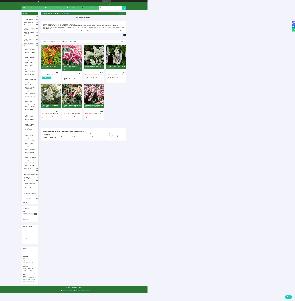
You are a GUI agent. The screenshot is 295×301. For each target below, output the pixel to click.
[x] (125, 35)
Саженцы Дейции (29, 135)
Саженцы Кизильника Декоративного (30, 88)
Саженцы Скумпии (29, 152)
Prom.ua (80, 287)
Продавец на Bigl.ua (73, 289)
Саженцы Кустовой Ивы (30, 79)
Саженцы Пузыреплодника (29, 68)
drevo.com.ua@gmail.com (29, 277)
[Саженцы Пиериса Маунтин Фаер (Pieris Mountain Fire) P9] (72, 94)
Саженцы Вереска (29, 60)
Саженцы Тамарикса (30, 149)
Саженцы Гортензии (30, 54)
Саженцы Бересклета (30, 71)
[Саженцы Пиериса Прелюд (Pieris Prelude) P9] (51, 94)
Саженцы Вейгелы (29, 84)
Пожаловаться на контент (68, 290)
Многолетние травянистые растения (30, 171)
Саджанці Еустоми (29, 62)
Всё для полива (28, 198)
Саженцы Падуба (29, 109)
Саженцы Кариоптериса (31, 104)
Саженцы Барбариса (30, 49)
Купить (46, 77)
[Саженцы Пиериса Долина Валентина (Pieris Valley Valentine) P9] (72, 55)
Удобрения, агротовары (27, 178)
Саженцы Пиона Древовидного (29, 128)
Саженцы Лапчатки (29, 74)
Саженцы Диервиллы (30, 140)
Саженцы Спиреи (29, 65)
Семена (26, 180)
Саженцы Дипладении (30, 157)
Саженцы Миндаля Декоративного (29, 125)
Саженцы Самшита (29, 82)
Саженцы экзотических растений (30, 25)
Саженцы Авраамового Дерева (30, 146)
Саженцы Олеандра (30, 154)
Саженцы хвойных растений (28, 40)
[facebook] (123, 35)
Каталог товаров (27, 17)
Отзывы (25, 202)
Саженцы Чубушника (30, 106)
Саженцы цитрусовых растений (29, 29)
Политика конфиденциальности (82, 290)
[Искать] (120, 8)
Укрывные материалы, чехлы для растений (29, 186)
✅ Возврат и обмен (49, 7)
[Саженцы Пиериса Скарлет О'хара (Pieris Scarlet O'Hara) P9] (116, 55)
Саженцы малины (28, 22)
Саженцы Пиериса (29, 162)
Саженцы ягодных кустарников (28, 36)
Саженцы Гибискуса (30, 96)
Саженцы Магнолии (30, 52)
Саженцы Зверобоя (29, 143)
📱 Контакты (85, 7)
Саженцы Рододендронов (31, 121)
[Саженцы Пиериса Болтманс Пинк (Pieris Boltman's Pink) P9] (94, 94)
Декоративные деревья (30, 193)
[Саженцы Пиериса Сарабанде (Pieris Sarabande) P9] (94, 55)
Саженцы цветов (28, 196)
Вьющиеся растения (29, 174)
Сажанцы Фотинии (29, 165)
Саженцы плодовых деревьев (29, 33)
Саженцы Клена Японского (29, 132)
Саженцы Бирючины (30, 76)
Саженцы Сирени (29, 98)
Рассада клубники (28, 19)
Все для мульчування (29, 183)
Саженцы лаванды (29, 57)
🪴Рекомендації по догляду (72, 7)
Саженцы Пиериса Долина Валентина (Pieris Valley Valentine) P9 (72, 68)
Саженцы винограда (29, 43)
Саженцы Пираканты (30, 93)
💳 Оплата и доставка (36, 7)
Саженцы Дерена (29, 90)
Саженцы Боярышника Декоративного (30, 112)
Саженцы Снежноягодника (29, 116)
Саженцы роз (27, 168)
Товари (45, 13)
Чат (290, 297)
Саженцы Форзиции (30, 138)
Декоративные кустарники (54, 13)
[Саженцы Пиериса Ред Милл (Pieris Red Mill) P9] (51, 55)
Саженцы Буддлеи (29, 119)
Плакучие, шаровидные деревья (30, 190)
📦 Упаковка (60, 7)
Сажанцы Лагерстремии (31, 160)
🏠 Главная (26, 7)
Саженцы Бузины (29, 101)
